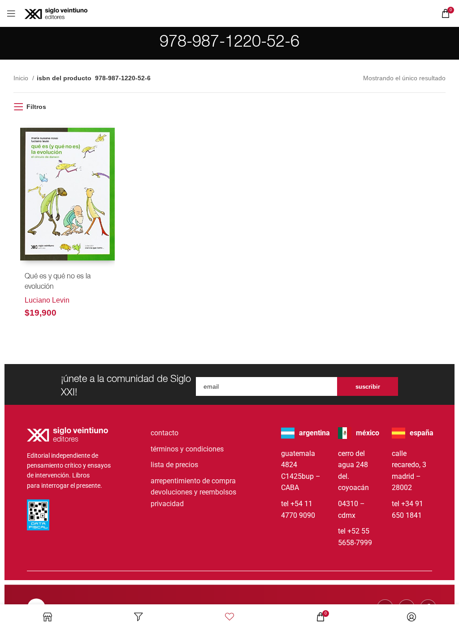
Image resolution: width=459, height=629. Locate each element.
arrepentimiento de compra (193, 481)
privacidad (167, 503)
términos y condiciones (187, 449)
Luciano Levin (47, 300)
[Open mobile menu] (11, 13)
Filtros (36, 106)
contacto (164, 433)
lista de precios (174, 464)
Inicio (21, 78)
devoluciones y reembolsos (193, 492)
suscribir (367, 386)
